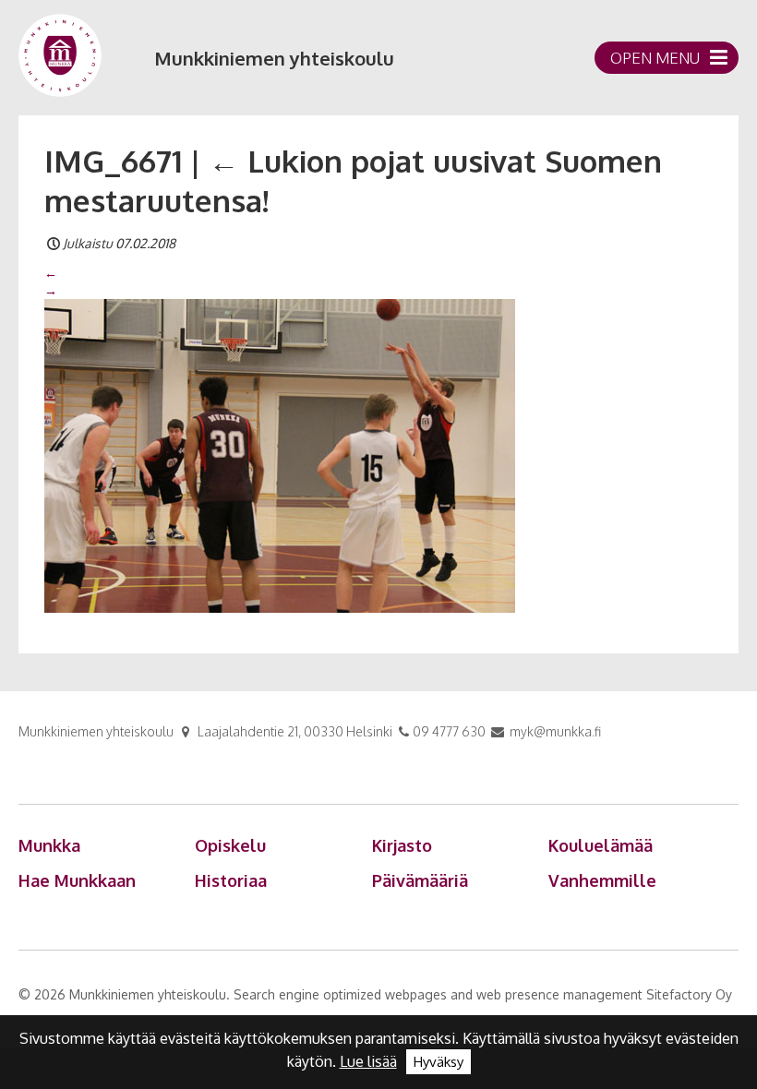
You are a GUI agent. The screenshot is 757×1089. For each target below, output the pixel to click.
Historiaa (231, 880)
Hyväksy (438, 1062)
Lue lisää (368, 1061)
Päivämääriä (420, 880)
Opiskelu (230, 845)
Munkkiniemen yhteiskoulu (274, 58)
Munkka (49, 845)
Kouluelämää (600, 845)
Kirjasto (402, 845)
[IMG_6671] (279, 454)
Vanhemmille (602, 880)
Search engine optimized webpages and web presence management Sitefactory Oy (483, 994)
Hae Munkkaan (77, 880)
